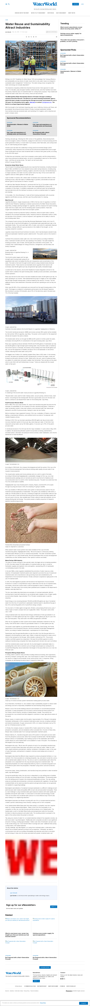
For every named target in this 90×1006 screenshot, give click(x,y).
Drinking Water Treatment (22, 12)
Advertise (12, 990)
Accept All (83, 1003)
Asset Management (61, 12)
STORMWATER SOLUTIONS (30, 986)
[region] (45, 1003)
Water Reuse (51, 12)
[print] (56, 36)
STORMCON (62, 986)
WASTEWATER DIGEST (42, 986)
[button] (6, 4)
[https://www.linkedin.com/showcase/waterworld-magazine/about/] (62, 978)
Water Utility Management (38, 12)
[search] (9, 4)
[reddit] (33, 36)
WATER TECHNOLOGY (71, 986)
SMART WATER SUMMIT (53, 986)
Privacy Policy (27, 990)
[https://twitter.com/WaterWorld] (64, 978)
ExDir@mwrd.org (47, 102)
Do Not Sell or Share (19, 990)
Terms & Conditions (34, 990)
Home (6, 19)
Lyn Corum (8, 32)
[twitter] (31, 36)
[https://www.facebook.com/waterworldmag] (61, 978)
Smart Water (71, 12)
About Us (7, 990)
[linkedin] (29, 36)
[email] (36, 36)
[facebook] (26, 36)
